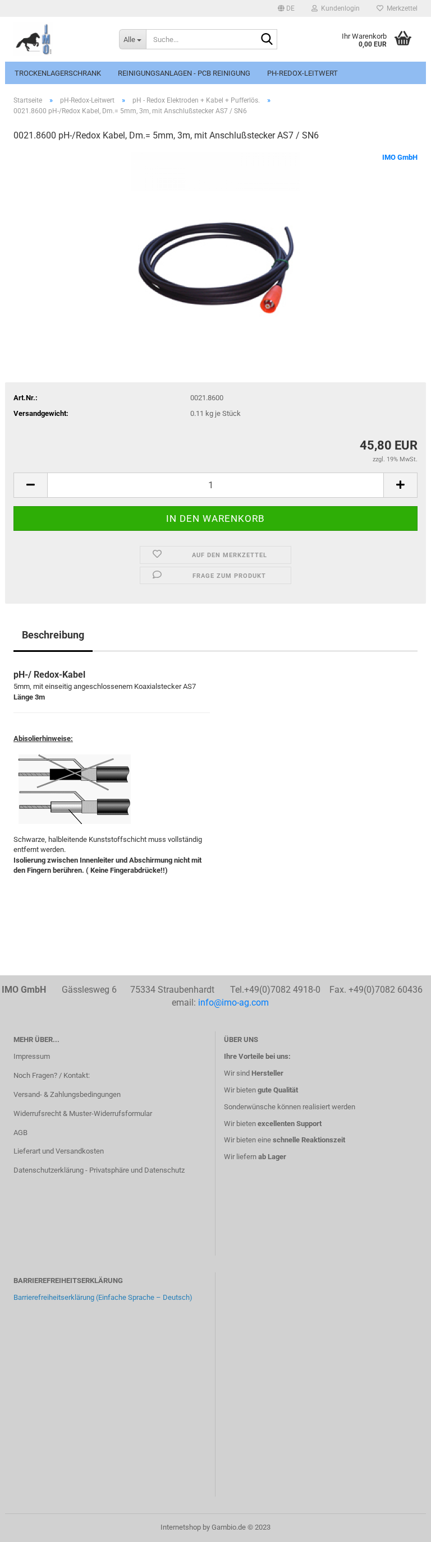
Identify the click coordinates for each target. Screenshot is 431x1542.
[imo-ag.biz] (57, 39)
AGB (20, 1132)
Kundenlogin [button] (339, 8)
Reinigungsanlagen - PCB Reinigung (184, 73)
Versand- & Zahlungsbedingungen (67, 1094)
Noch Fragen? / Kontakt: (51, 1075)
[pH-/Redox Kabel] (215, 235)
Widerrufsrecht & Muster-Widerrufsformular (82, 1113)
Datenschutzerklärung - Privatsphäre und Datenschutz (99, 1170)
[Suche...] (266, 40)
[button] (286, 8)
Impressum (31, 1056)
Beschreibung (53, 635)
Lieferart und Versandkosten (58, 1151)
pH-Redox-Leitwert (302, 73)
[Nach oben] (400, 1525)
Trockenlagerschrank (58, 73)
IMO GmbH (400, 157)
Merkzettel (400, 8)
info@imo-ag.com (233, 1002)
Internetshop (181, 1527)
